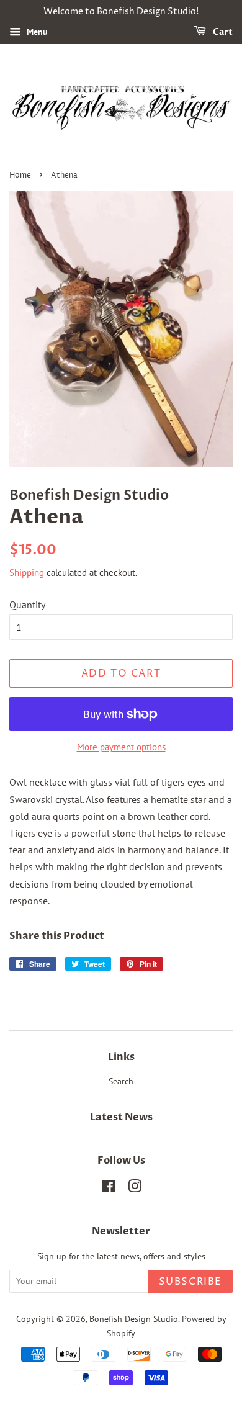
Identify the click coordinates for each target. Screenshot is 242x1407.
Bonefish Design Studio (133, 1318)
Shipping (26, 572)
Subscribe (190, 1281)
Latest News (121, 1117)
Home (20, 175)
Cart (222, 32)
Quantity (27, 604)
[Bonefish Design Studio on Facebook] (108, 1188)
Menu (36, 31)
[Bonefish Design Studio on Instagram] (134, 1188)
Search (121, 1081)
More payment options (121, 747)
